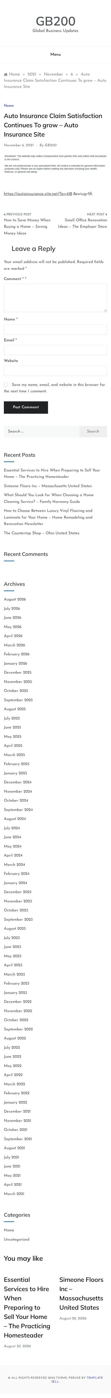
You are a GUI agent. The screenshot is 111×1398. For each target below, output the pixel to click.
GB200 (56, 21)
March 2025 (14, 755)
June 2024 (12, 837)
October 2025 (16, 691)
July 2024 (12, 828)
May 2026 (12, 627)
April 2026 (13, 636)
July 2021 (11, 1157)
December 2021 (17, 1112)
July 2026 (12, 609)
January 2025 (15, 773)
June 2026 (12, 618)
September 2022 (18, 1029)
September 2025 (18, 700)
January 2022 (15, 1103)
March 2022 (14, 1084)
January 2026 (15, 664)
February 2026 (16, 654)
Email (10, 340)
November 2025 (18, 682)
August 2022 (15, 1038)
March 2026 (14, 645)
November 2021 (17, 1121)
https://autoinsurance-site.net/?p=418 (38, 194)
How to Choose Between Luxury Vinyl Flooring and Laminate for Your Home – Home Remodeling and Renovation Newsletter (48, 517)
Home (9, 106)
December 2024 (17, 782)
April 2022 (13, 1075)
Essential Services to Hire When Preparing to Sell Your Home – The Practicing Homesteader (27, 1307)
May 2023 (12, 956)
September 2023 (18, 920)
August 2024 (15, 819)
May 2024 (12, 847)
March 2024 (14, 865)
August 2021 (14, 1148)
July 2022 (12, 1048)
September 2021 (18, 1139)
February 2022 (16, 1093)
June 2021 (12, 1166)
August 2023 (15, 929)
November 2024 (18, 792)
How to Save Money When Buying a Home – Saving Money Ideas (27, 226)
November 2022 (18, 1011)
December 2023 (17, 892)
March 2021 (14, 1194)
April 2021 (13, 1185)
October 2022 (16, 1020)
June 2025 (12, 728)
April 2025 (13, 746)
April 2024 (13, 856)
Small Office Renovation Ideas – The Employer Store (82, 223)
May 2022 (12, 1066)
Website (11, 361)
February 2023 (16, 984)
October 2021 (15, 1130)
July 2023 (12, 938)
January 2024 (15, 883)
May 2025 (12, 737)
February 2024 (16, 874)
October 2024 (16, 801)
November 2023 (18, 901)
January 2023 (15, 993)
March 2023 (14, 975)
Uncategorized (16, 1240)
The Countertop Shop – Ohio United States (41, 533)
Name (11, 319)
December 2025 (17, 673)
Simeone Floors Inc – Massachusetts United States (48, 486)
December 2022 (17, 1002)
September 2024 (18, 810)
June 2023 (12, 947)
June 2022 (12, 1057)
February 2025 (16, 764)
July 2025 (12, 719)
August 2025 (15, 709)
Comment (14, 279)
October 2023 (16, 910)
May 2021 (12, 1176)
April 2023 (13, 965)
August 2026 (15, 599)
